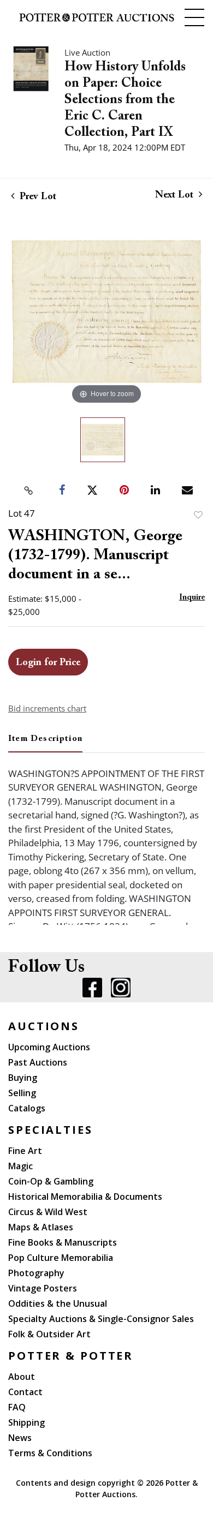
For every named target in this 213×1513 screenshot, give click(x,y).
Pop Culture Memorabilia (60, 1258)
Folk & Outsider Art (49, 1334)
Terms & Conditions (50, 1453)
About (21, 1377)
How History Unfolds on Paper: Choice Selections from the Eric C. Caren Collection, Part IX (125, 100)
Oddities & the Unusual (57, 1303)
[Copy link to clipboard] (29, 490)
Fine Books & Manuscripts (62, 1242)
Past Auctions (37, 1062)
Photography (36, 1273)
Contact (25, 1392)
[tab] (45, 743)
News (20, 1438)
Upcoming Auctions (49, 1047)
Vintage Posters (42, 1288)
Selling (22, 1093)
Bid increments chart (47, 708)
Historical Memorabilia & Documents (85, 1197)
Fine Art (25, 1151)
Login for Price (48, 663)
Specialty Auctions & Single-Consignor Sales (101, 1319)
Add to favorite (198, 515)
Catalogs (26, 1108)
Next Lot (175, 195)
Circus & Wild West (47, 1212)
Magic (20, 1166)
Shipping (26, 1422)
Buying (22, 1078)
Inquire (192, 598)
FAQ (17, 1407)
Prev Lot (36, 197)
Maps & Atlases (40, 1227)
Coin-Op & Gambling (50, 1181)
